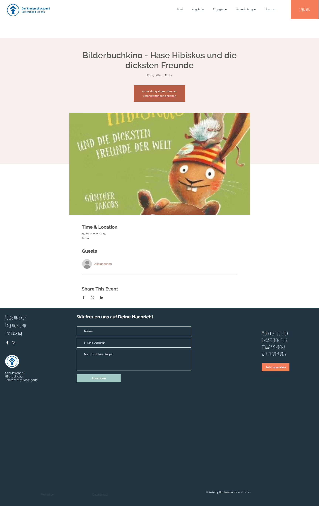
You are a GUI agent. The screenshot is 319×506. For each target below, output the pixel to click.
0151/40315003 (27, 380)
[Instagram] (13, 343)
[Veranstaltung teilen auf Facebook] (83, 297)
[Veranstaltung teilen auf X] (92, 297)
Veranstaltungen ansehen (159, 95)
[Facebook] (7, 343)
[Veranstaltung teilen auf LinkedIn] (101, 297)
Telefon (10, 380)
